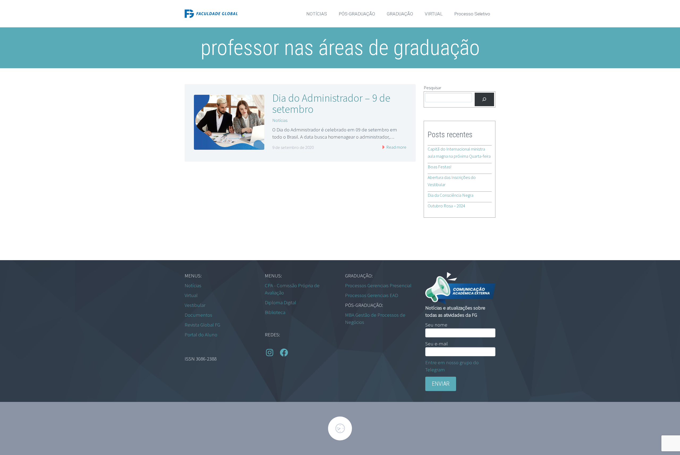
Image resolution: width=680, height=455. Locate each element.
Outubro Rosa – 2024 (446, 206)
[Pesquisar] (484, 99)
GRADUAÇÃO (400, 13)
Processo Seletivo (472, 13)
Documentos (198, 315)
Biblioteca (275, 312)
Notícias (279, 120)
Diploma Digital (280, 302)
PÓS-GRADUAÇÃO (357, 13)
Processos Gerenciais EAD (371, 295)
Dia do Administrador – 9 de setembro (331, 103)
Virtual (191, 295)
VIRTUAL (434, 13)
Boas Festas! (439, 167)
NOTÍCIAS (316, 13)
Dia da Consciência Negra (450, 195)
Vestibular (195, 305)
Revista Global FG (202, 324)
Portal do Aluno (201, 334)
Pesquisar (432, 88)
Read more (395, 147)
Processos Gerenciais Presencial (378, 285)
